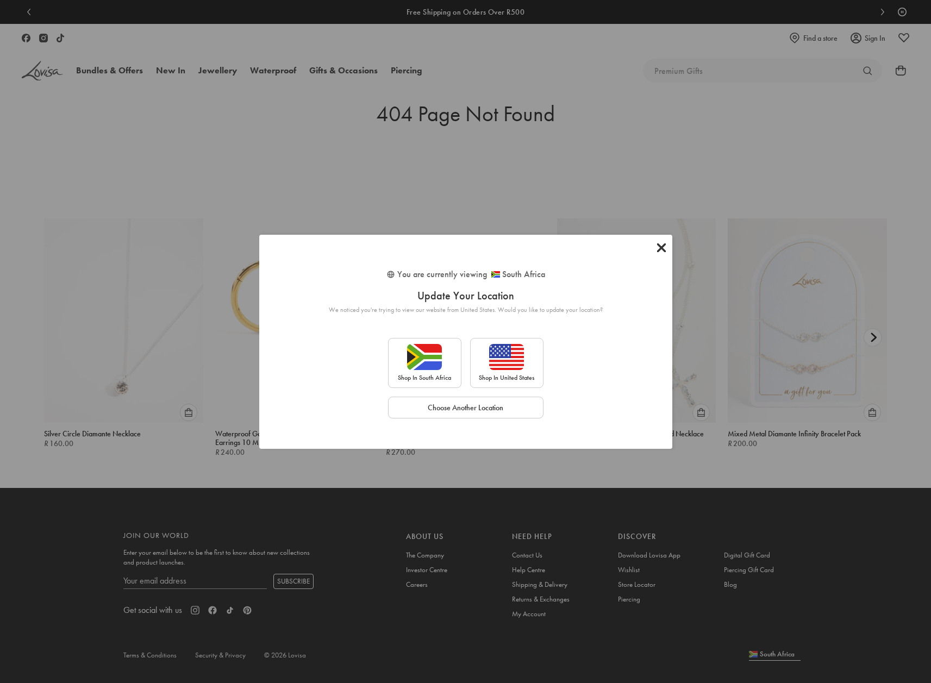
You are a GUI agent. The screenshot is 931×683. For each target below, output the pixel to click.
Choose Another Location (465, 407)
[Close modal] (661, 248)
